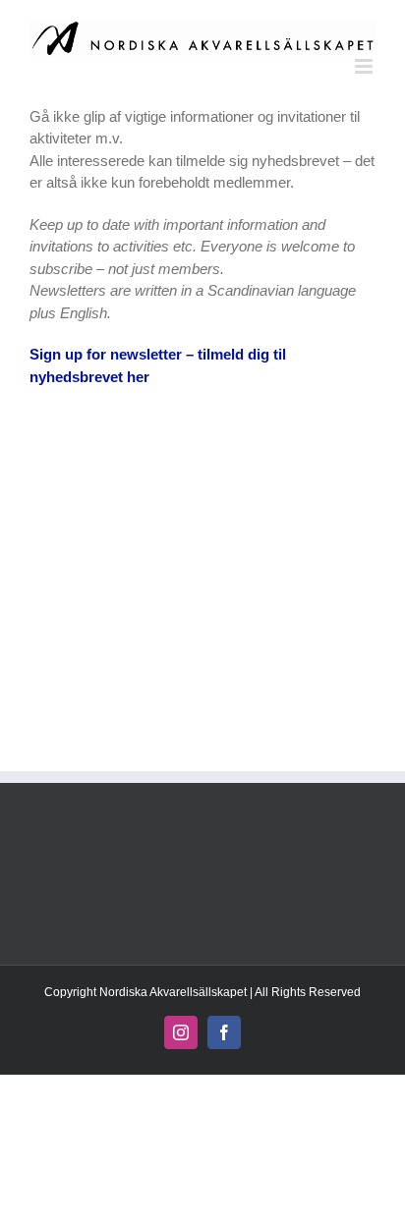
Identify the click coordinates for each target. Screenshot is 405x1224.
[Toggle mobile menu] (365, 66)
